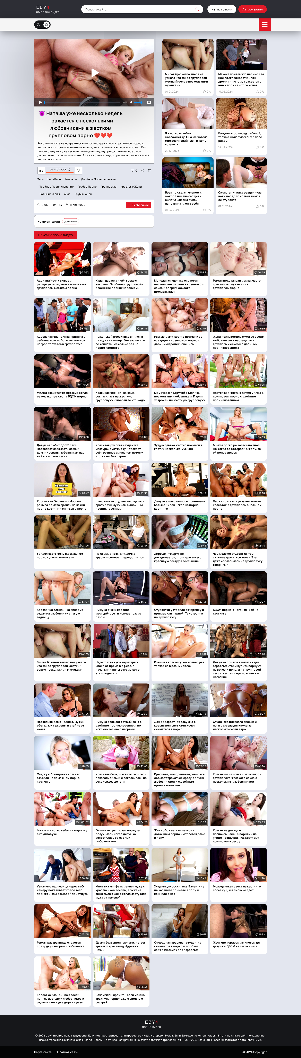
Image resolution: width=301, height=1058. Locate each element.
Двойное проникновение (98, 179)
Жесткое (71, 179)
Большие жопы (50, 194)
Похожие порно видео (55, 235)
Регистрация (222, 9)
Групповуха (109, 186)
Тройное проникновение (57, 186)
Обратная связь (67, 1052)
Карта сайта (43, 1052)
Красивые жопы (131, 186)
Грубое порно (87, 186)
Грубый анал (83, 194)
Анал (67, 194)
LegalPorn (54, 179)
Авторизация (252, 9)
